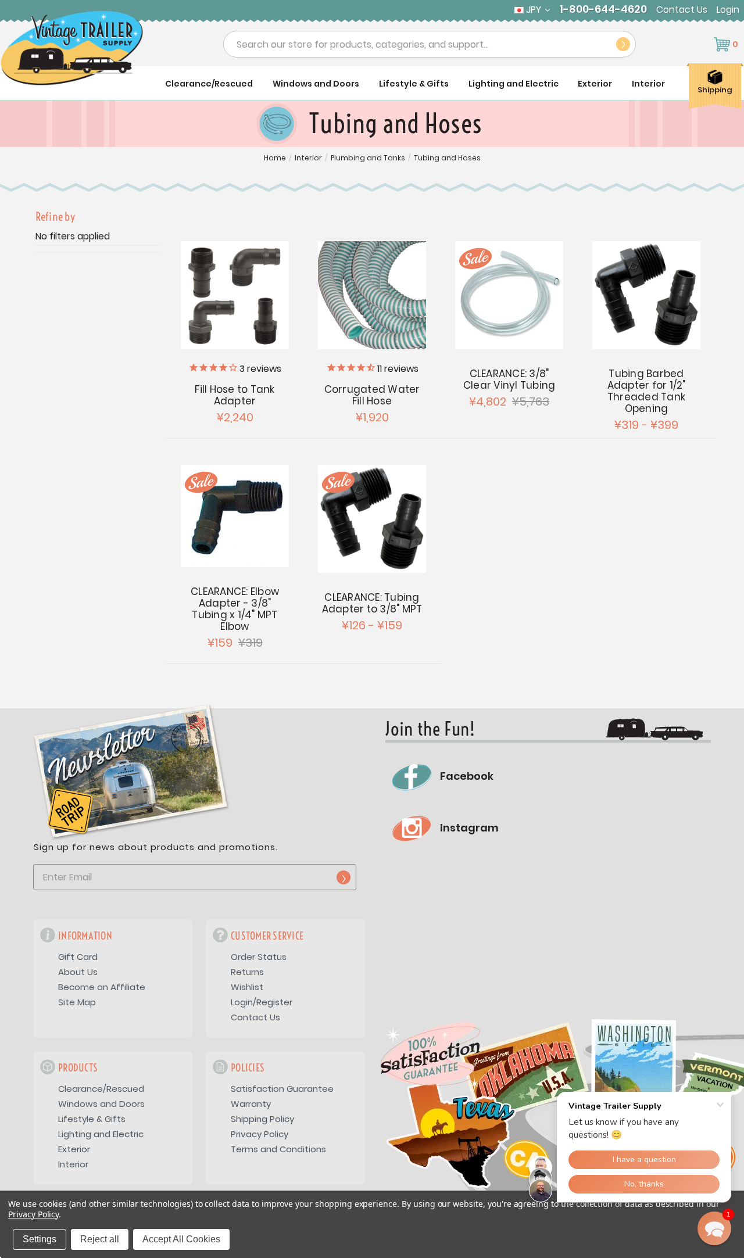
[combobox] (429, 44)
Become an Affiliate (101, 987)
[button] (714, 1228)
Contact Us (681, 10)
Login (728, 10)
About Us (78, 972)
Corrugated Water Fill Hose (372, 395)
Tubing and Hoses (447, 158)
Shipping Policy (262, 1119)
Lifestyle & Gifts (414, 83)
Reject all (99, 1239)
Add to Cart (234, 516)
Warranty (251, 1104)
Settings (39, 1239)
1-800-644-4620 (603, 9)
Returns (247, 972)
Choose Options (235, 295)
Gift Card (78, 957)
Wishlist (247, 987)
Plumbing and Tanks (368, 158)
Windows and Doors (316, 83)
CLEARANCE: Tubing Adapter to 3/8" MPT (372, 603)
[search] (623, 44)
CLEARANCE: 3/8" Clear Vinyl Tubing (509, 379)
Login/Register (261, 1002)
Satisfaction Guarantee (282, 1089)
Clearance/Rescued (209, 83)
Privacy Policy (259, 1134)
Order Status (259, 957)
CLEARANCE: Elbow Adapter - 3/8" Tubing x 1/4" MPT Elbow (235, 609)
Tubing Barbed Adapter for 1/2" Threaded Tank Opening (646, 391)
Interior (648, 83)
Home (275, 158)
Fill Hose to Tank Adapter (234, 395)
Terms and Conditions (278, 1149)
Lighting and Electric (513, 83)
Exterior (595, 83)
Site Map (77, 1002)
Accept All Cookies (181, 1239)
